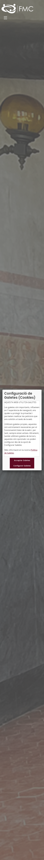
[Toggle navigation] (5, 18)
